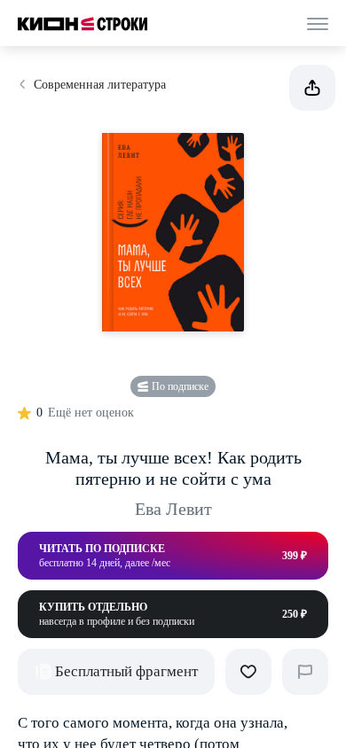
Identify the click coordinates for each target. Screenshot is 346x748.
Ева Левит (173, 508)
